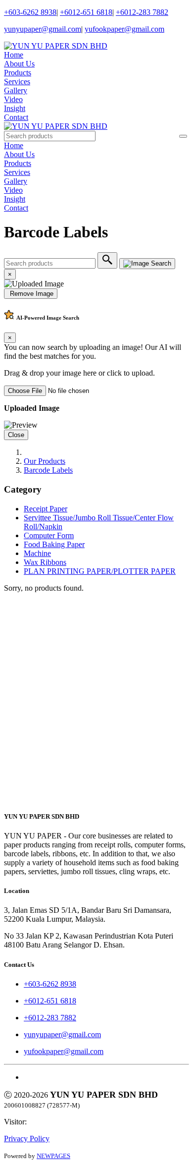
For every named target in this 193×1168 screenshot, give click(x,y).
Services (17, 81)
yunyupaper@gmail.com (42, 29)
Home (13, 55)
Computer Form (49, 535)
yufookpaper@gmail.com (124, 29)
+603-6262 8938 (30, 12)
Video (13, 99)
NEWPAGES (53, 1156)
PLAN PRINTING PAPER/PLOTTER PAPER (100, 571)
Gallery (15, 90)
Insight (14, 108)
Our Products (44, 461)
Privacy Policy (26, 1138)
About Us (19, 63)
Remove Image (30, 293)
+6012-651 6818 (86, 12)
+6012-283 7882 (142, 12)
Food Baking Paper (54, 544)
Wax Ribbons (45, 562)
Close (16, 435)
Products (17, 72)
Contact (16, 117)
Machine (37, 553)
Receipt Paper (45, 508)
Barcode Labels (48, 470)
